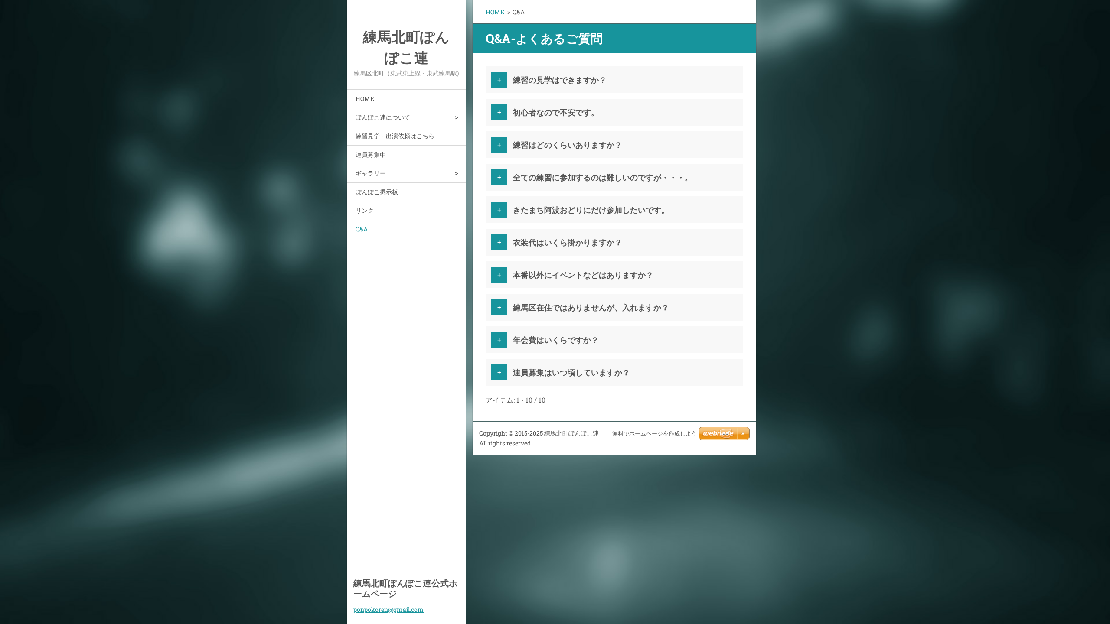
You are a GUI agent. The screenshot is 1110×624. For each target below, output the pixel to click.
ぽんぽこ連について (383, 117)
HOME (365, 98)
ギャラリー (371, 173)
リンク (365, 210)
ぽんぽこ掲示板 (377, 192)
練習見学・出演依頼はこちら (395, 136)
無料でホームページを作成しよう (654, 433)
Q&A (362, 229)
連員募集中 (371, 154)
